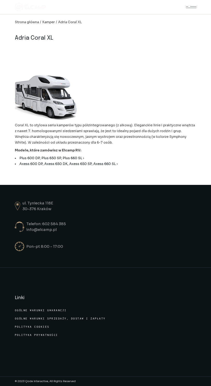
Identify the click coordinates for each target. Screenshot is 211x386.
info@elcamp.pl (41, 229)
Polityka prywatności (36, 334)
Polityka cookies (32, 326)
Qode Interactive (36, 381)
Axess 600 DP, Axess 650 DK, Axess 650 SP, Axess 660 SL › (68, 164)
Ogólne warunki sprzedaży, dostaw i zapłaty (60, 318)
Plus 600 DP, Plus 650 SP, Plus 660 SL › (51, 158)
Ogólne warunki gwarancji (41, 310)
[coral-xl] (105, 97)
